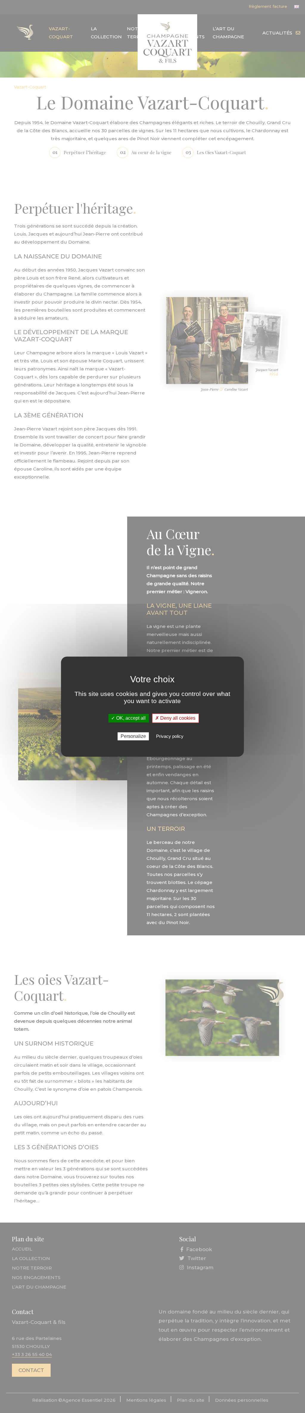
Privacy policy (169, 736)
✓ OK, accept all (128, 718)
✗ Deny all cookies (175, 718)
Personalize (133, 736)
